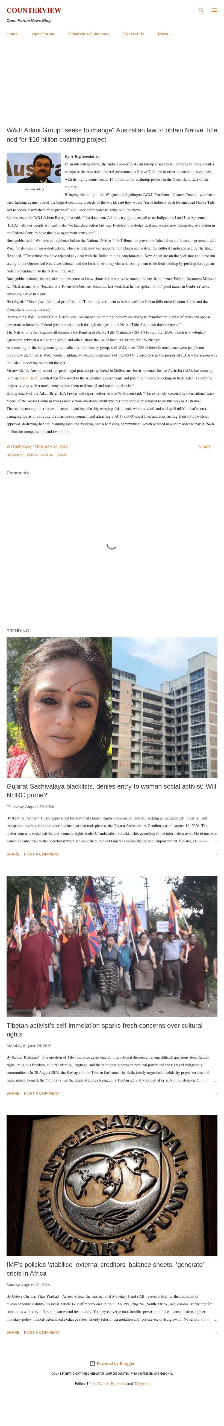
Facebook (118, 1383)
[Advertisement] (112, 81)
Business (16, 455)
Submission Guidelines (88, 33)
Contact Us (133, 33)
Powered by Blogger (115, 1363)
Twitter (103, 1383)
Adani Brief (28, 378)
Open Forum (43, 33)
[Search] (201, 10)
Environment (41, 455)
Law (62, 455)
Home (12, 33)
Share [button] (204, 446)
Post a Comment (42, 854)
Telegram (141, 1383)
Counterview (34, 10)
